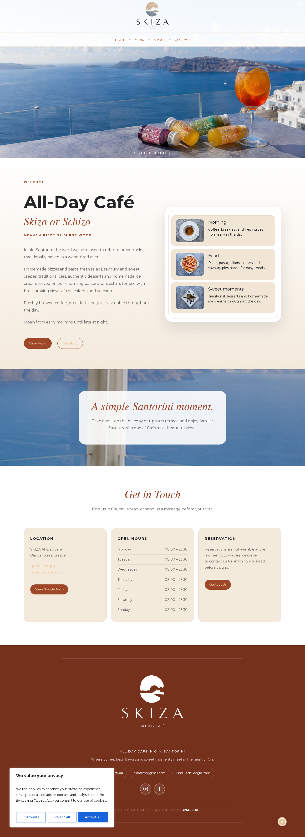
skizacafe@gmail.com (46, 572)
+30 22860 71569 (42, 566)
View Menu (37, 343)
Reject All (62, 817)
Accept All (93, 817)
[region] (62, 797)
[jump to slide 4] (154, 153)
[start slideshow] (135, 153)
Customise (31, 817)
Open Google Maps (49, 589)
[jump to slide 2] (145, 153)
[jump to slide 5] (159, 153)
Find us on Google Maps (193, 773)
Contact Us (218, 584)
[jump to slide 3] (150, 153)
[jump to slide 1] (140, 153)
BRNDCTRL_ (191, 810)
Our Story (70, 343)
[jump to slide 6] (164, 153)
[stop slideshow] (170, 153)
